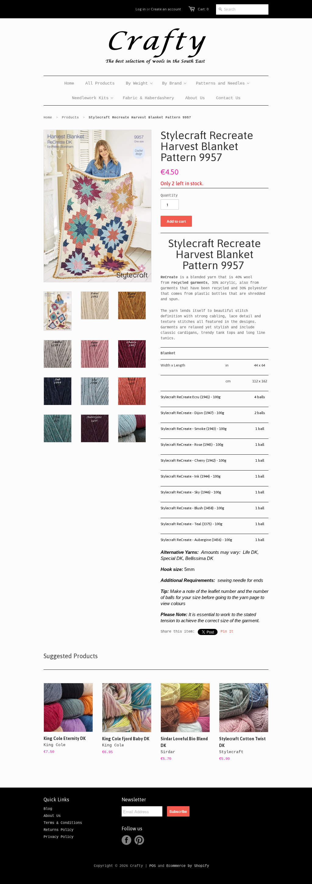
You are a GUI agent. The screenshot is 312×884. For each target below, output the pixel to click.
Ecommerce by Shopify (187, 866)
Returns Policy (58, 830)
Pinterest (139, 840)
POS (152, 866)
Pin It (227, 632)
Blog (48, 809)
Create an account (166, 9)
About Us (52, 816)
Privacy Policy (58, 837)
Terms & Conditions (63, 823)
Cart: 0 (203, 9)
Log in (141, 9)
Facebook (126, 840)
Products (70, 117)
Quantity (169, 195)
